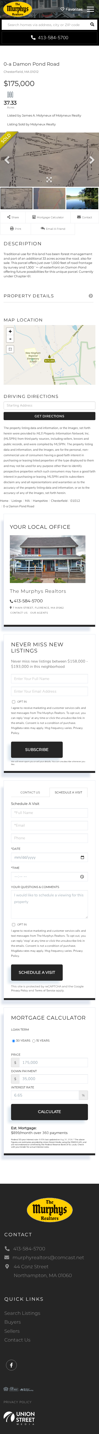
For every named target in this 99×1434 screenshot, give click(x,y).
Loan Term (20, 1029)
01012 (75, 501)
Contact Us (18, 612)
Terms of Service (45, 990)
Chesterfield (59, 501)
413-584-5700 (52, 38)
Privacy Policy (19, 990)
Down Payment (24, 1071)
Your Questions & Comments (35, 887)
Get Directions (49, 416)
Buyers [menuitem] (12, 1322)
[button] (92, 25)
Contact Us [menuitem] (17, 1340)
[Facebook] (11, 1365)
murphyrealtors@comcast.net (48, 1257)
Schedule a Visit (68, 792)
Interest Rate (22, 1087)
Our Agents (39, 612)
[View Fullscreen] (10, 349)
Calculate (49, 1111)
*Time (15, 868)
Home (4, 501)
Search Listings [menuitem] (22, 1313)
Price (15, 1054)
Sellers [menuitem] (12, 1331)
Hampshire (40, 501)
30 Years (23, 1040)
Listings (17, 501)
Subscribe (37, 749)
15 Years (43, 1040)
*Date (15, 849)
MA (27, 501)
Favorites (74, 9)
